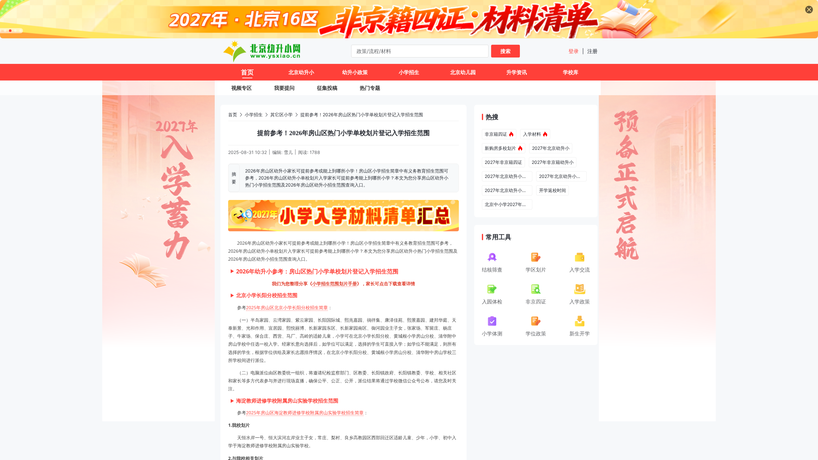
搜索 (505, 51)
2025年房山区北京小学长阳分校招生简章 (287, 307)
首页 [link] (232, 114)
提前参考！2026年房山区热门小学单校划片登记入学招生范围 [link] (361, 114)
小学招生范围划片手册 (334, 283)
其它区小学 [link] (281, 114)
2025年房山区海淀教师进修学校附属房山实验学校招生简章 (305, 413)
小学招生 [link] (254, 114)
